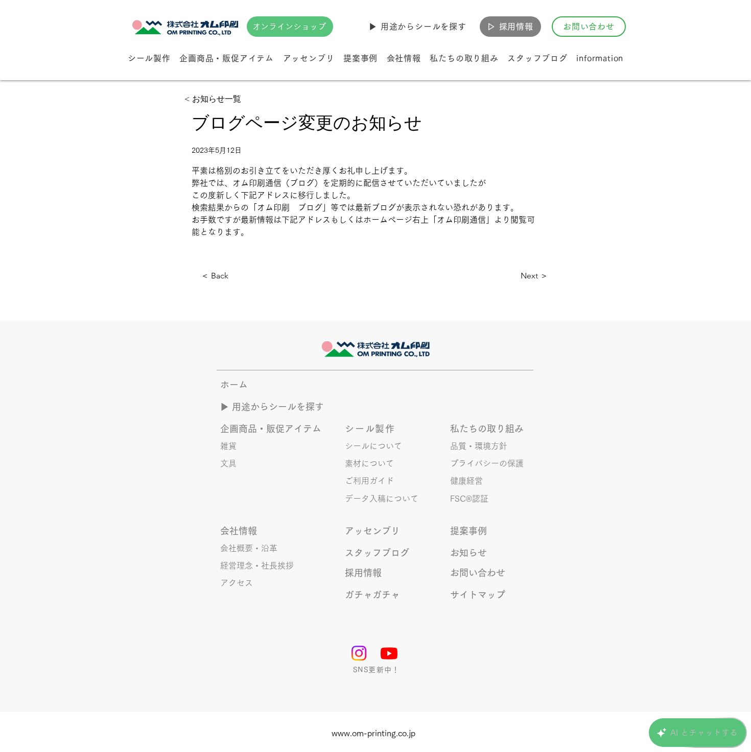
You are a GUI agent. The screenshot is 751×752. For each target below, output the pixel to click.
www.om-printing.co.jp (373, 733)
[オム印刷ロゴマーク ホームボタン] (186, 26)
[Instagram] (359, 653)
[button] (418, 26)
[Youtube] (389, 653)
